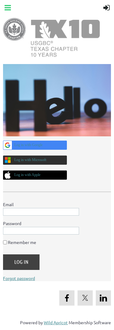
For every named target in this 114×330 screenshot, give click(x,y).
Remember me (22, 242)
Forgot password (19, 278)
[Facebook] (66, 298)
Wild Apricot (56, 322)
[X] (85, 298)
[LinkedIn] (103, 298)
